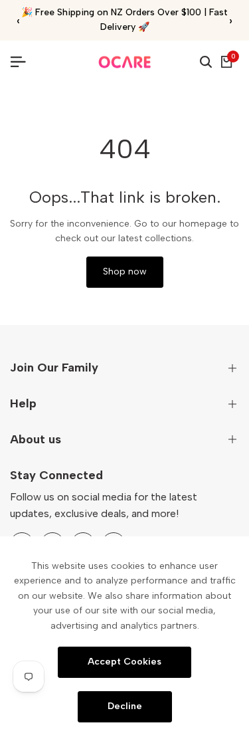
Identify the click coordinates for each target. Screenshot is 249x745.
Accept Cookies (124, 661)
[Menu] (23, 62)
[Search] (206, 62)
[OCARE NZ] (124, 62)
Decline (125, 706)
